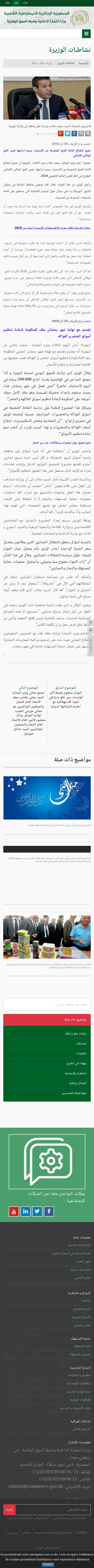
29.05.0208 (47, 134)
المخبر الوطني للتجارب (47, 1547)
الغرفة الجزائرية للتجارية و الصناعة (53, 1533)
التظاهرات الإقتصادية (79, 1383)
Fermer (48, 1565)
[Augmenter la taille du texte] (88, 133)
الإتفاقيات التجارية (80, 1400)
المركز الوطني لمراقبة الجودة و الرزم (29, 1518)
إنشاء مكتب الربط (81, 1269)
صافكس (26, 1533)
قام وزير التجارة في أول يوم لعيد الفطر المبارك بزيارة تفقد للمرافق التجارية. (59, 825)
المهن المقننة (84, 1261)
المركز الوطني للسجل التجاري (69, 1518)
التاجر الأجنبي (83, 1278)
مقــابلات (81, 1043)
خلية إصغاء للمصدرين (74, 1093)
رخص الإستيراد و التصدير (75, 1408)
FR (7, 3)
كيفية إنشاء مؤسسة (79, 1245)
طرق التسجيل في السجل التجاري (71, 1253)
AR (16, 3)
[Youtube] (90, 630)
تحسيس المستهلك (80, 1354)
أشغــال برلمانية (77, 1083)
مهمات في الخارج (76, 1063)
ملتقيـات (81, 1053)
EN (25, 3)
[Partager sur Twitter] (67, 133)
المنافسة (86, 1300)
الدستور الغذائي (81, 1429)
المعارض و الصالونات (79, 1375)
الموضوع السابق (66, 697)
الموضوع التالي (28, 710)
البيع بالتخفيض (82, 1309)
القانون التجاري (82, 1325)
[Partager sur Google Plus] (61, 133)
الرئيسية (84, 63)
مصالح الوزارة (90, 646)
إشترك (9, 1509)
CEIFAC (81, 1533)
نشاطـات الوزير (66, 63)
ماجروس (12, 1533)
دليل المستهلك (82, 1346)
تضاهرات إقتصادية (75, 1073)
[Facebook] (90, 623)
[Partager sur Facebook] (74, 133)
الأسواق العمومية (81, 1317)
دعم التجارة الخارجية (78, 1391)
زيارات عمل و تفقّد (75, 1033)
